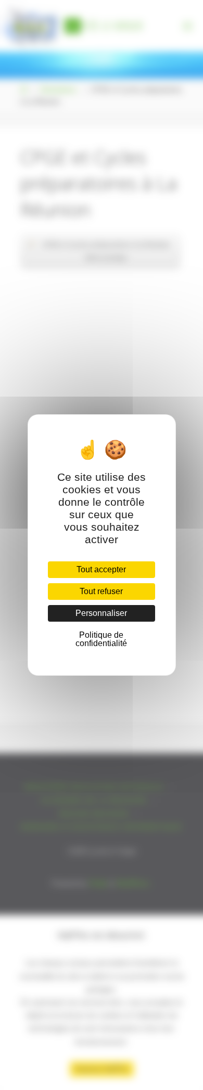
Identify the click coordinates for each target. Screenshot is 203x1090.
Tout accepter (101, 569)
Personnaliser (101, 613)
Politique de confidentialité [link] (101, 639)
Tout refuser (101, 591)
